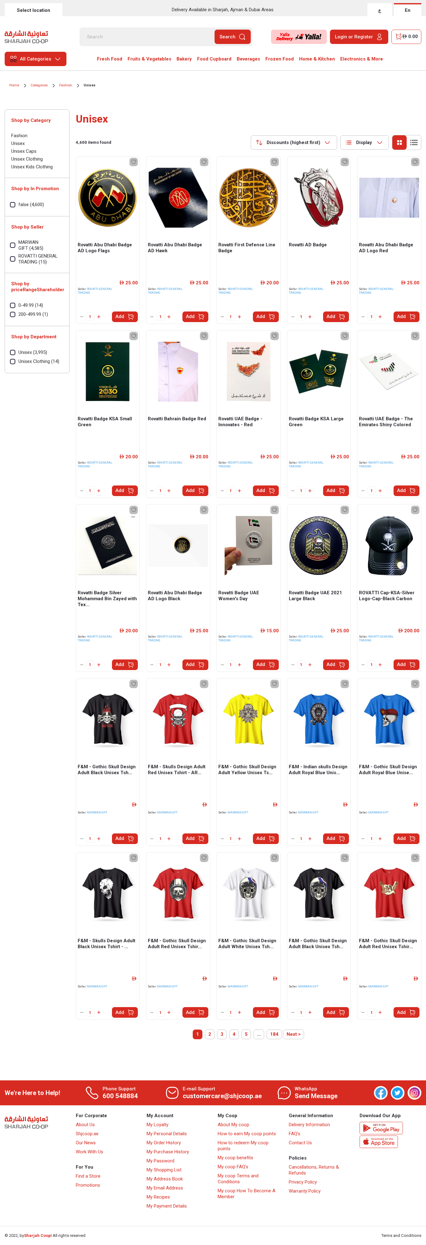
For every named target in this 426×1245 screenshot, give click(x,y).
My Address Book (165, 1179)
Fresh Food (109, 59)
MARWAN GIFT (97, 812)
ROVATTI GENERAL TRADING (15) (38, 259)
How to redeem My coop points (243, 1145)
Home (14, 85)
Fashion (65, 85)
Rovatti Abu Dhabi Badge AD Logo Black (175, 595)
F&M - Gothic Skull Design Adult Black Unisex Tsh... (107, 769)
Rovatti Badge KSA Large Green (316, 421)
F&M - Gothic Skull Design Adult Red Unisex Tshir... (177, 943)
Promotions (88, 1185)
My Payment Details (167, 1206)
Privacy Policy (303, 1182)
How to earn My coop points (247, 1133)
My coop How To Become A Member (246, 1193)
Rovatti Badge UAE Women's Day (238, 595)
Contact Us (300, 1143)
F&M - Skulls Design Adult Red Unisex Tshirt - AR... (177, 769)
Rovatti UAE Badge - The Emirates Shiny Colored (386, 421)
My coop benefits (235, 1158)
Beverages (248, 59)
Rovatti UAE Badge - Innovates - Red (240, 421)
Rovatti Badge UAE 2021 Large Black (315, 595)
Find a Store (88, 1176)
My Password (160, 1161)
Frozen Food (279, 59)
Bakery (184, 59)
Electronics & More (361, 59)
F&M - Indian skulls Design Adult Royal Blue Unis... (318, 769)
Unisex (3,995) (32, 352)
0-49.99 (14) (30, 305)
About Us (85, 1124)
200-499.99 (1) (33, 314)
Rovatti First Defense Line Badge (246, 247)
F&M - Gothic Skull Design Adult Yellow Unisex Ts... (247, 769)
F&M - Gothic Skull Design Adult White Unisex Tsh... (247, 943)
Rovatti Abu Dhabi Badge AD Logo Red (386, 247)
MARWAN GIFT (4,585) (30, 245)
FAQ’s (294, 1133)
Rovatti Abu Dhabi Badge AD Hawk (175, 247)
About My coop (233, 1124)
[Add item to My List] (133, 162)
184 (274, 1034)
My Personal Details (167, 1133)
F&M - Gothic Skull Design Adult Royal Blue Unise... (388, 769)
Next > (294, 1034)
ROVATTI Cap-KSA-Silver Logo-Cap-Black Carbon (386, 595)
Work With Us (89, 1152)
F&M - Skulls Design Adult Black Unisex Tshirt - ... (106, 943)
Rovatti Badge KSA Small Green (105, 421)
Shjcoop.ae (87, 1133)
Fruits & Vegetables (149, 59)
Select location (33, 10)
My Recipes (158, 1197)
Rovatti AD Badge (308, 245)
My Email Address (165, 1188)
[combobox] (294, 142)
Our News (86, 1143)
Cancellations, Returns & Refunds (314, 1170)
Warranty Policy (305, 1191)
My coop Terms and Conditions (238, 1179)
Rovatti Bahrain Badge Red (177, 419)
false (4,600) (31, 204)
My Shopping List (164, 1170)
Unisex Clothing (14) (38, 361)
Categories (39, 85)
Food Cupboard (214, 59)
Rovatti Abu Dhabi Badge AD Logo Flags (105, 247)
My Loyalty (157, 1124)
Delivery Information (309, 1124)
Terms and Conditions (401, 1235)
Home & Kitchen (317, 59)
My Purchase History (168, 1152)
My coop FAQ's (233, 1167)
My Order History (164, 1143)
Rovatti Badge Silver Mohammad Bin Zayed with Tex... (107, 598)
